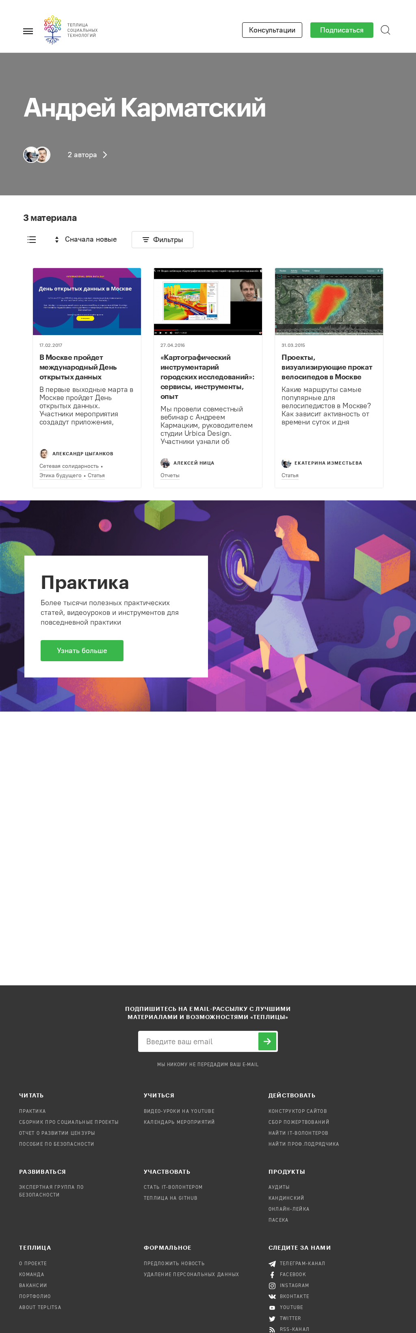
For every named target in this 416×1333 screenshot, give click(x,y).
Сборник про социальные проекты (69, 1122)
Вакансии (33, 1285)
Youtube (291, 1307)
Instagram (295, 1285)
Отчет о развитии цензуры (57, 1133)
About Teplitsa (40, 1307)
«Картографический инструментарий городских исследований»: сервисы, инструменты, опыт (207, 376)
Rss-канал (295, 1329)
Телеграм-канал (303, 1264)
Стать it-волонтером (173, 1187)
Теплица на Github (171, 1198)
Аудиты (279, 1187)
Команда (31, 1274)
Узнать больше (82, 650)
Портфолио (35, 1296)
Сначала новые (91, 239)
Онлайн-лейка (289, 1209)
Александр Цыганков (83, 453)
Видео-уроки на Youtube (179, 1111)
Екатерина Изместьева (328, 462)
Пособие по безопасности (56, 1144)
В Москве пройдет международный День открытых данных (78, 367)
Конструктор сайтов (298, 1111)
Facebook (293, 1274)
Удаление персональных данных (192, 1274)
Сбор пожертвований (299, 1122)
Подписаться (342, 30)
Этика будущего (60, 475)
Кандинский (287, 1198)
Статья (96, 475)
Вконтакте (295, 1296)
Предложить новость (174, 1264)
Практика (32, 1111)
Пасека (279, 1220)
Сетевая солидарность (69, 466)
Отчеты (170, 475)
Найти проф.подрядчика (304, 1144)
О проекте (33, 1264)
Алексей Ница (193, 462)
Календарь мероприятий (179, 1122)
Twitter (290, 1318)
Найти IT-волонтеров (298, 1133)
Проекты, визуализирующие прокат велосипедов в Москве (327, 367)
